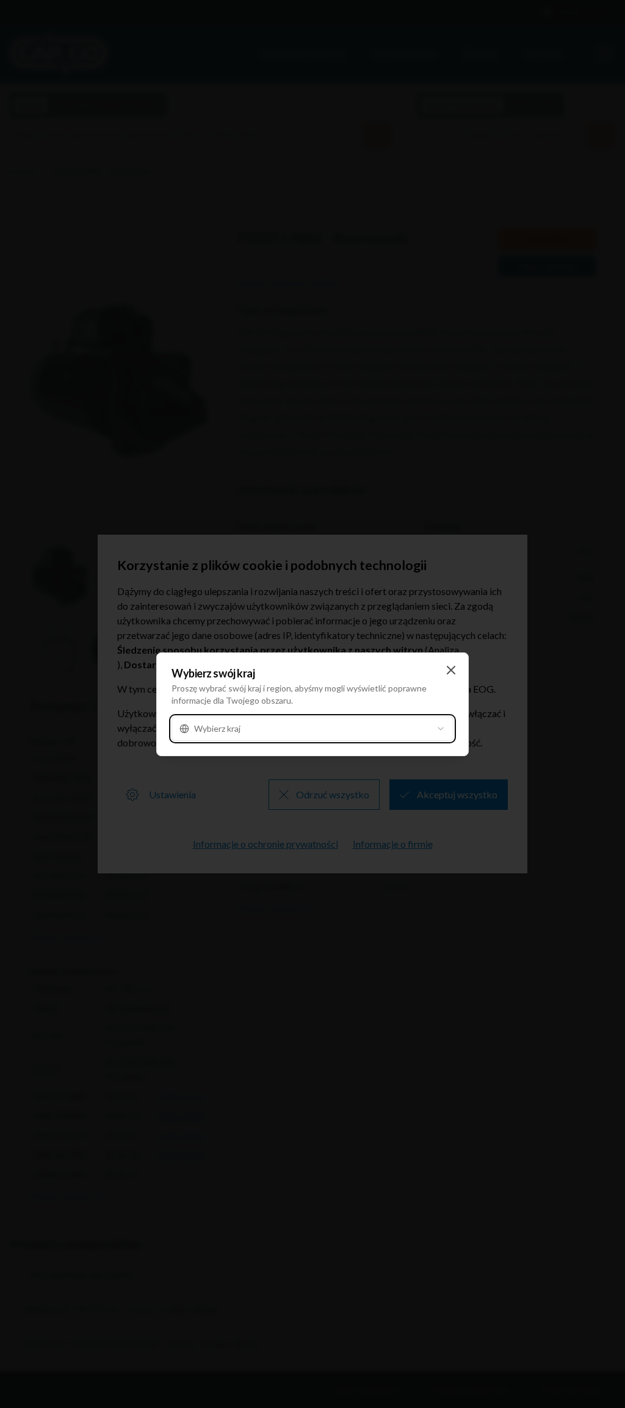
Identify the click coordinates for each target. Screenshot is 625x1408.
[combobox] (312, 729)
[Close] (451, 670)
